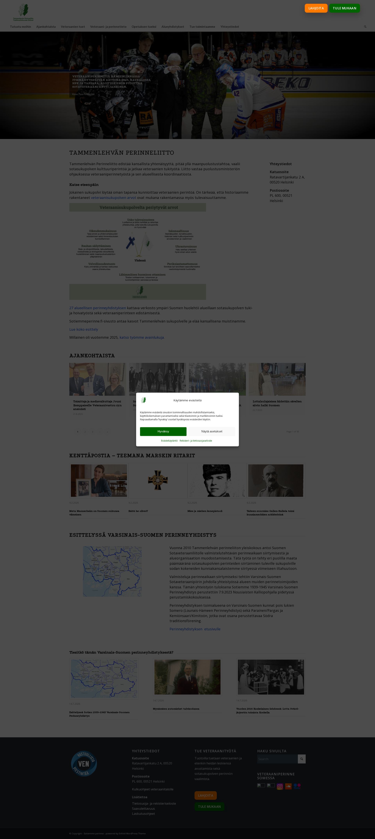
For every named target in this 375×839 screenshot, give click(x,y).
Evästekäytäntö (169, 440)
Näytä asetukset (211, 431)
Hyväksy (163, 431)
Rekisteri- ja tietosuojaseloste (196, 440)
